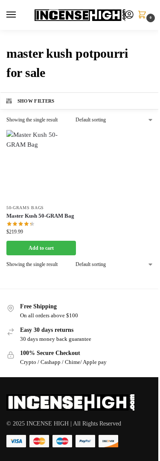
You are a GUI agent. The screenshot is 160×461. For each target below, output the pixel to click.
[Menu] (19, 15)
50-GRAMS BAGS (25, 207)
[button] (144, 15)
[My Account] (129, 15)
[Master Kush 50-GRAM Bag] (41, 165)
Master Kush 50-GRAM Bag (40, 216)
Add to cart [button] (41, 248)
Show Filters (36, 100)
